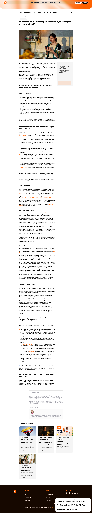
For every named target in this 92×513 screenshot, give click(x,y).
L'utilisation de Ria (27, 12)
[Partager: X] (68, 27)
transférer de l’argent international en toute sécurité (36, 385)
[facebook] (70, 493)
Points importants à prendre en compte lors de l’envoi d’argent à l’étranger (64, 67)
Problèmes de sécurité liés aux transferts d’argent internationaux (64, 71)
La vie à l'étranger (53, 12)
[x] (72, 493)
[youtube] (75, 493)
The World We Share (37, 12)
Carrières (26, 496)
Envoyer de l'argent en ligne (30, 497)
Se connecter (78, 2)
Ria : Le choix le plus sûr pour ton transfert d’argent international (64, 83)
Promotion (48, 497)
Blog (25, 16)
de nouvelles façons (28, 352)
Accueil (20, 16)
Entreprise (27, 499)
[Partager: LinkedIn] (72, 27)
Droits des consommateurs (51, 503)
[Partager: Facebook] (70, 27)
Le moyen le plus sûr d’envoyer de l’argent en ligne (64, 75)
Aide (60, 2)
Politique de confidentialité (51, 492)
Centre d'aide (48, 500)
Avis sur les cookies (49, 494)
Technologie (45, 12)
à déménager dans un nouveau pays (35, 70)
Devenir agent (53, 2)
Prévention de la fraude (50, 499)
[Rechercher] (72, 12)
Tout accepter (60, 509)
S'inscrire (85, 2)
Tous (21, 12)
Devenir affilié (27, 502)
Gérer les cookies (75, 509)
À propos (27, 492)
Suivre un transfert (35, 2)
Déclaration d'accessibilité (51, 502)
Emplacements (44, 2)
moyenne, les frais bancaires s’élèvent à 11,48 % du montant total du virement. (36, 197)
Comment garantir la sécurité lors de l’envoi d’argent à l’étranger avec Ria (64, 78)
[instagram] (67, 493)
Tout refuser (67, 509)
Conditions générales (50, 496)
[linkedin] (77, 493)
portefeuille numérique (43, 212)
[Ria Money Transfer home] (5, 2)
